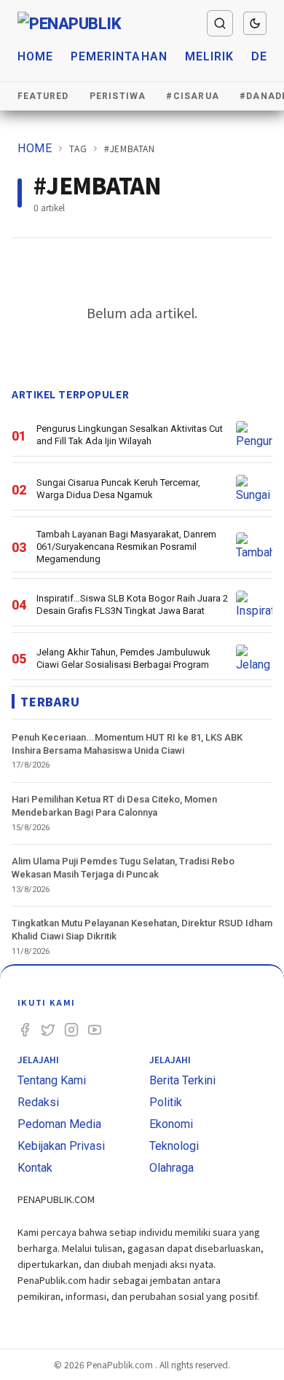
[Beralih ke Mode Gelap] (255, 23)
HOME (34, 148)
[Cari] (220, 23)
